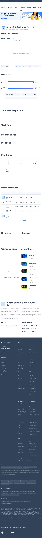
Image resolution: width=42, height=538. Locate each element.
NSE (3, 66)
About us (3, 359)
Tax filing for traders (21, 388)
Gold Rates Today (21, 457)
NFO (18, 430)
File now (3, 18)
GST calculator (20, 449)
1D (16, 66)
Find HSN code (31, 452)
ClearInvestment (21, 351)
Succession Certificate (33, 428)
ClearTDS (31, 365)
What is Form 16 (32, 406)
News (39, 7)
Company (24, 3)
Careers (2, 362)
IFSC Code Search (32, 444)
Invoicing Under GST (21, 412)
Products (9, 3)
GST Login (19, 362)
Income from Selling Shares (34, 414)
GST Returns (20, 405)
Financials (10, 7)
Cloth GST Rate (32, 392)
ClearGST (19, 375)
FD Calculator (20, 455)
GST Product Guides (5, 373)
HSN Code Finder (32, 386)
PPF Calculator (32, 441)
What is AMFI (20, 431)
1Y (32, 66)
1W (20, 66)
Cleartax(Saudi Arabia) (5, 376)
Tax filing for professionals (22, 386)
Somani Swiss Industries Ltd (15, 24)
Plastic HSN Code (32, 391)
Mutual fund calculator (22, 444)
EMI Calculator (20, 443)
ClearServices (20, 352)
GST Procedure (20, 406)
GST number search (32, 443)
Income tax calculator (22, 441)
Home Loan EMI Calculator (34, 447)
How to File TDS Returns (33, 409)
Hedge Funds (20, 427)
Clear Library (3, 368)
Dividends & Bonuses (31, 7)
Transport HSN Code (33, 389)
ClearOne (31, 375)
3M (26, 66)
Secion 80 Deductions (33, 351)
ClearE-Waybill (31, 362)
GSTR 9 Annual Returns (22, 409)
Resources (17, 3)
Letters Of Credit (32, 434)
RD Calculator (20, 454)
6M (29, 66)
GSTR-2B (19, 414)
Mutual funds (20, 355)
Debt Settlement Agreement (34, 431)
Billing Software (32, 376)
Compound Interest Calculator (23, 460)
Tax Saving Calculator (33, 454)
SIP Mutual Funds (21, 425)
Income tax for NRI (32, 352)
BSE (7, 66)
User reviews (3, 365)
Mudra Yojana (31, 423)
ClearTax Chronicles (5, 371)
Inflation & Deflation (32, 425)
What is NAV (20, 433)
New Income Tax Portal (33, 411)
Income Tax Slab (32, 403)
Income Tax (31, 349)
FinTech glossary (4, 370)
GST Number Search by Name (34, 460)
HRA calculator (20, 452)
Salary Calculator (32, 457)
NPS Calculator (32, 449)
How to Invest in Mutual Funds (23, 421)
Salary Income (31, 408)
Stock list (6, 24)
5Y (39, 66)
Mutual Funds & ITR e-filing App (23, 354)
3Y (35, 66)
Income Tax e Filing (21, 348)
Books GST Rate (32, 394)
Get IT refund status (32, 455)
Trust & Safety (3, 374)
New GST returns (21, 365)
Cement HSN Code (32, 388)
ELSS (18, 424)
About (21, 10)
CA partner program (21, 373)
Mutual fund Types (21, 422)
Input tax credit (20, 368)
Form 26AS (31, 405)
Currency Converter (21, 458)
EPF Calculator (31, 458)
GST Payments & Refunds (22, 411)
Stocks (2, 24)
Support (2, 353)
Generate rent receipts (33, 446)
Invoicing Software (32, 378)
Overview (3, 7)
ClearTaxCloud (20, 378)
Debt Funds (20, 428)
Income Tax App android (33, 348)
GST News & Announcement (23, 408)
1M (23, 66)
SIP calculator (20, 447)
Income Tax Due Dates (33, 415)
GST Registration (21, 403)
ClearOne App (31, 381)
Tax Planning (20, 349)
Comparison (22, 7)
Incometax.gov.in (32, 412)
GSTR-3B (19, 415)
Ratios (16, 7)
